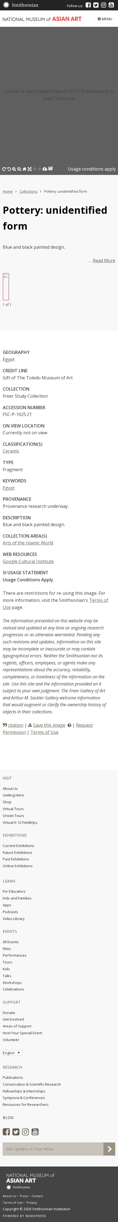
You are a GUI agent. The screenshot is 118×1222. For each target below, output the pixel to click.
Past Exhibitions (16, 859)
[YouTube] (111, 5)
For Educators (14, 891)
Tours (7, 962)
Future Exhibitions (17, 852)
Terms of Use (44, 732)
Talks (7, 975)
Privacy (31, 1202)
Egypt (9, 488)
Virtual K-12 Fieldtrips (20, 822)
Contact (37, 1196)
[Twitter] (96, 5)
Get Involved (13, 1019)
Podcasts (10, 911)
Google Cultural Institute (28, 561)
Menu (107, 18)
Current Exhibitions (18, 845)
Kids (6, 968)
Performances (15, 955)
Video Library (14, 918)
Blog (8, 1117)
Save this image (49, 725)
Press (24, 1196)
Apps (7, 904)
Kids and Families (17, 898)
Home (8, 191)
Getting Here (13, 795)
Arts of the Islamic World (28, 543)
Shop (7, 801)
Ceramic (11, 451)
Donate (9, 1012)
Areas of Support (17, 1026)
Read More (104, 260)
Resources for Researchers (26, 1104)
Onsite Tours (13, 815)
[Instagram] (103, 5)
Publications (13, 1077)
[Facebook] (88, 5)
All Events (11, 941)
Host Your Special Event (22, 1032)
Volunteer (11, 1039)
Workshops (12, 982)
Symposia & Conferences (24, 1097)
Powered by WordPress (24, 1216)
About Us (10, 788)
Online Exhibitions (18, 865)
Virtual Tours (13, 808)
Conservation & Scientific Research (32, 1084)
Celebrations (13, 989)
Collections (28, 191)
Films (7, 948)
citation (15, 725)
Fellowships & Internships (24, 1091)
